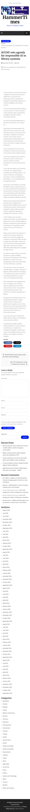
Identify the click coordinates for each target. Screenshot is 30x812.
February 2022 (7, 642)
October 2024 (6, 546)
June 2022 (6, 630)
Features (5, 731)
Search (4, 434)
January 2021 (6, 681)
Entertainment (7, 725)
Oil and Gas (6, 767)
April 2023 (5, 600)
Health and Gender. (8, 746)
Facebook (8, 342)
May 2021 (5, 669)
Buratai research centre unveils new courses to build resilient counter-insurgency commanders (15, 448)
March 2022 (6, 639)
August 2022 (6, 624)
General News (7, 740)
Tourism (5, 782)
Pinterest (8, 346)
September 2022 (7, 621)
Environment (6, 728)
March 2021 (6, 675)
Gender (5, 737)
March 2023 (6, 603)
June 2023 (6, 594)
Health (5, 743)
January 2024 (6, 573)
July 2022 (5, 627)
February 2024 (7, 570)
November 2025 (7, 522)
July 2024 (5, 555)
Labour (5, 758)
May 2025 (5, 534)
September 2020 (7, 693)
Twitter (17, 342)
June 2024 (6, 558)
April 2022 (5, 636)
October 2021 (6, 654)
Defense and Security (9, 713)
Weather (5, 785)
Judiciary (5, 755)
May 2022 (5, 633)
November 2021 (7, 651)
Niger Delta (6, 764)
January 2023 (6, 609)
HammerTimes (15, 20)
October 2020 (6, 690)
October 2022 (6, 618)
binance (5, 485)
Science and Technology (9, 776)
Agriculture (6, 701)
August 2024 (6, 552)
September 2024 (7, 549)
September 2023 (7, 585)
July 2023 (5, 591)
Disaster (5, 716)
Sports (4, 779)
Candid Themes (19, 809)
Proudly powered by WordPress (12, 806)
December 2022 (7, 612)
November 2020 (7, 687)
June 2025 (6, 531)
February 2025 (7, 543)
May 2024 (5, 561)
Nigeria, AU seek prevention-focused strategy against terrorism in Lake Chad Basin (15, 480)
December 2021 (7, 648)
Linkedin (17, 346)
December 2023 (7, 576)
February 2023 (7, 606)
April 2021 (5, 672)
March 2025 (6, 540)
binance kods (6, 500)
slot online (6, 478)
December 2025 (7, 519)
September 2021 (7, 657)
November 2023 (7, 579)
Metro (4, 761)
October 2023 (6, 582)
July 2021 (5, 663)
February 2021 (7, 678)
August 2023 (6, 588)
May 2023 (5, 597)
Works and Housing (8, 788)
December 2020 (7, 684)
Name (3, 400)
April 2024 (5, 564)
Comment (4, 378)
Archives (5, 704)
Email (3, 408)
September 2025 (7, 528)
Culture (5, 710)
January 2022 (6, 645)
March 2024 (6, 567)
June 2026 (6, 516)
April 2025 (5, 537)
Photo (4, 770)
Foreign (5, 734)
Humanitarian (7, 752)
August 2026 (6, 510)
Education (6, 722)
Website (3, 415)
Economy (5, 719)
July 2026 (5, 513)
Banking (5, 707)
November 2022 (7, 615)
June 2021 (6, 666)
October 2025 (6, 525)
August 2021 (6, 660)
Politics (5, 773)
